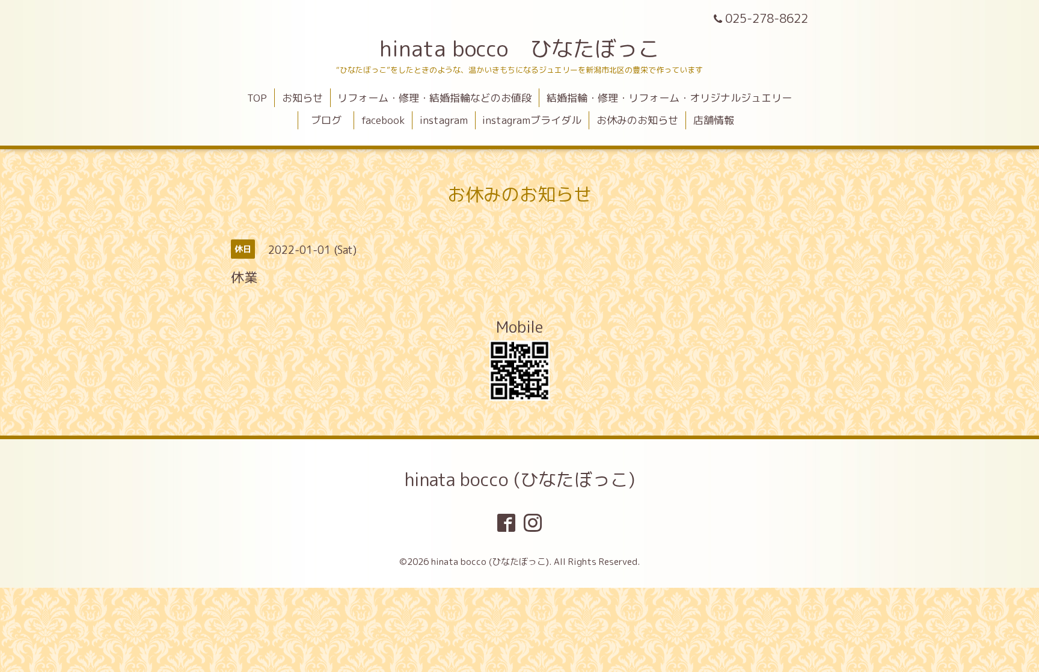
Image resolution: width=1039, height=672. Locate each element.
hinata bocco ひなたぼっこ (519, 48)
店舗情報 (713, 120)
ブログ (331, 120)
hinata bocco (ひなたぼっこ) (520, 479)
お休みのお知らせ (637, 120)
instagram (444, 120)
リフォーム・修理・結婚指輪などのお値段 (434, 98)
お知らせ (302, 98)
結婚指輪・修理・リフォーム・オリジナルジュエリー (669, 98)
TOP (257, 98)
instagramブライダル (531, 120)
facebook (383, 120)
